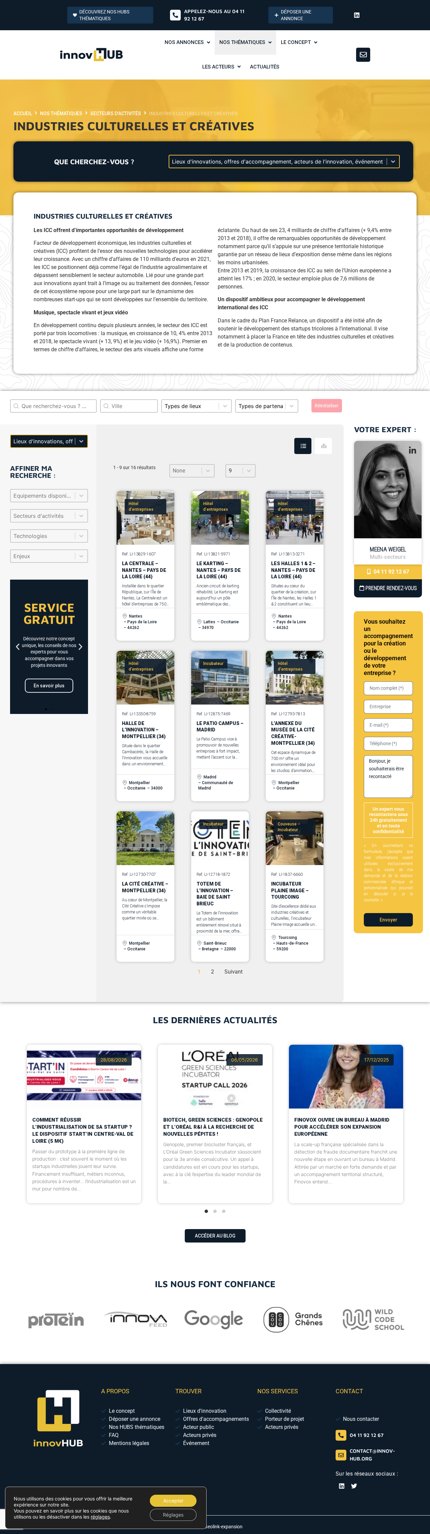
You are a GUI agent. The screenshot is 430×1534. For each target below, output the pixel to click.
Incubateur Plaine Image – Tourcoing (290, 890)
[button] (17, 647)
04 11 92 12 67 (390, 572)
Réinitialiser (327, 405)
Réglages (173, 1515)
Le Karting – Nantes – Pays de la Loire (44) (219, 570)
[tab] (302, 446)
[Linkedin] (357, 15)
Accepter (173, 1500)
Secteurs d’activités (115, 113)
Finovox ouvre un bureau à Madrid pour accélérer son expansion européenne (341, 1127)
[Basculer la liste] (81, 496)
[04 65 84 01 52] (341, 1435)
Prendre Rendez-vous (390, 588)
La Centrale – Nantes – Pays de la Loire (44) (144, 570)
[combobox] (129, 406)
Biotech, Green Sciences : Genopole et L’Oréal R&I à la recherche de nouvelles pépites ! (213, 1127)
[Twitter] (354, 1486)
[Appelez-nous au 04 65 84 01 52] (175, 15)
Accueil (22, 113)
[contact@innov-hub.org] (341, 1455)
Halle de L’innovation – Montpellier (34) (144, 730)
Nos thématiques (61, 113)
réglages (100, 1517)
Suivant (233, 971)
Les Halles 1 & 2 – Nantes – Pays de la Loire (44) (293, 570)
